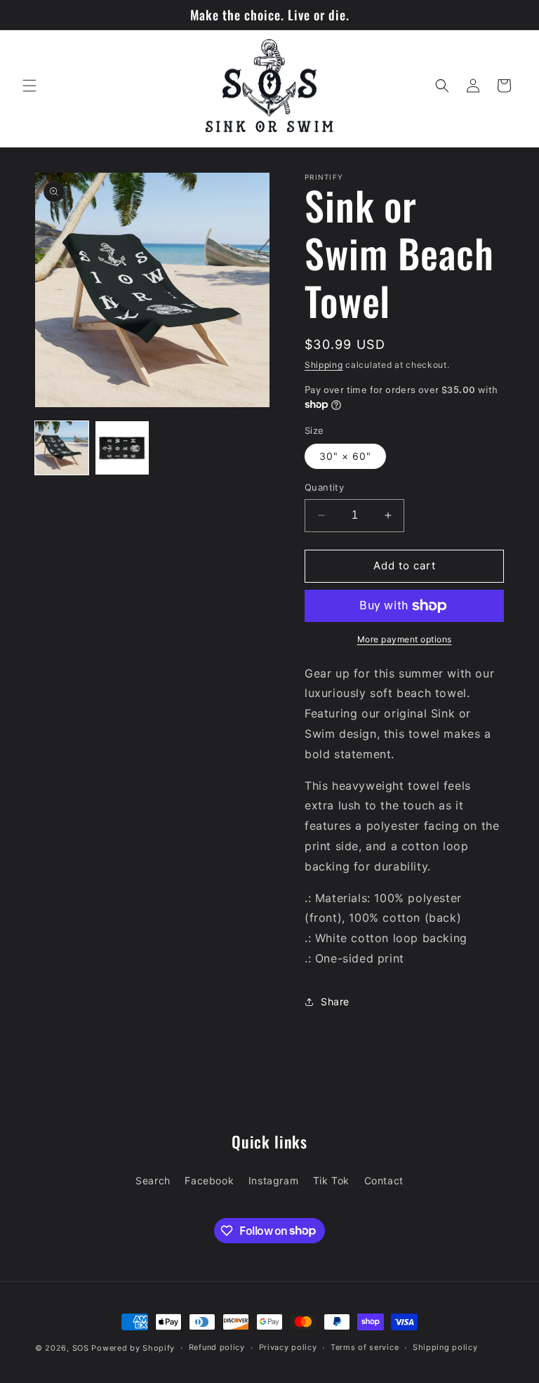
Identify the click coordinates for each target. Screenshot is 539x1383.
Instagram (273, 1180)
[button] (29, 85)
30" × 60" (345, 456)
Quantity (324, 487)
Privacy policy (288, 1347)
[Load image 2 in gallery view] (122, 448)
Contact (384, 1180)
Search (153, 1180)
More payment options (404, 639)
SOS (80, 1348)
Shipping (324, 364)
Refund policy (217, 1347)
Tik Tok (331, 1180)
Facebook (209, 1180)
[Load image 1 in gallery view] (61, 448)
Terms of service (365, 1347)
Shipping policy (445, 1347)
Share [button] (335, 1001)
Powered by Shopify (133, 1348)
